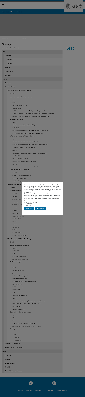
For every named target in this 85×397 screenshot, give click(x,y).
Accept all (29, 208)
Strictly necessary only (31, 202)
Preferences (29, 203)
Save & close (40, 208)
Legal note (28, 211)
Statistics (28, 205)
